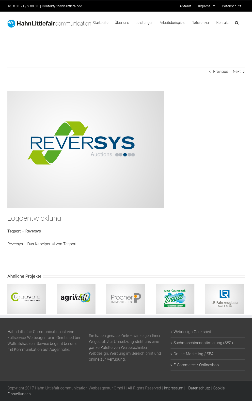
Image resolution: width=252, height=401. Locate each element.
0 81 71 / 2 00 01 (26, 6)
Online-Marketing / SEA (193, 354)
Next (237, 71)
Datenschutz (198, 388)
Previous (220, 71)
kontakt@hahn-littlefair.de (62, 6)
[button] (236, 22)
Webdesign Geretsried (192, 331)
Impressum (173, 388)
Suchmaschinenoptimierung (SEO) (203, 342)
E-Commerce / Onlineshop (196, 365)
